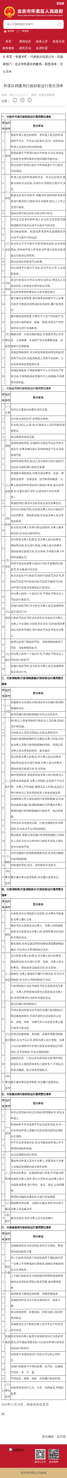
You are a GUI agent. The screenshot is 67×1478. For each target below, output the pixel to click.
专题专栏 (21, 56)
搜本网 (11, 31)
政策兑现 (59, 41)
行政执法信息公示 (42, 56)
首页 (8, 41)
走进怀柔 (42, 48)
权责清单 (51, 64)
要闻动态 (25, 41)
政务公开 (42, 41)
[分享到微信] (15, 100)
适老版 (60, 3)
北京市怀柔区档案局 (28, 64)
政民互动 (25, 48)
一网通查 (24, 31)
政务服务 (8, 48)
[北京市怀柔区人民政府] (33, 8)
